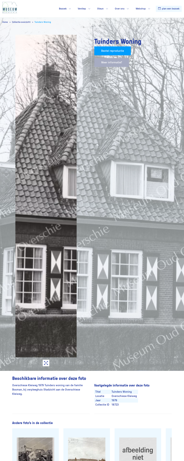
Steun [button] (100, 8)
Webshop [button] (141, 8)
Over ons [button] (119, 8)
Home (5, 22)
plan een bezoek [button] (170, 8)
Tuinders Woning (42, 22)
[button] (70, 9)
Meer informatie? (111, 62)
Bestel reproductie (112, 50)
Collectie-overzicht (21, 22)
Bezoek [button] (63, 8)
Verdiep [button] (82, 8)
